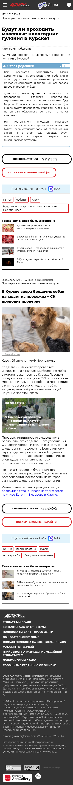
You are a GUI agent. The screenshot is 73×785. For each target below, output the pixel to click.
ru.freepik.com (11, 354)
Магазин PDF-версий (18, 647)
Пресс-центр (43, 632)
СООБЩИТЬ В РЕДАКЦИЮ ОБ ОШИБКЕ (29, 665)
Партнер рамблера (51, 768)
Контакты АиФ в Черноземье (24, 627)
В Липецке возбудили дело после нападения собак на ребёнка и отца (42, 583)
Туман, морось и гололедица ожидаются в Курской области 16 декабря (40, 249)
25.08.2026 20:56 (12, 279)
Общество (25, 48)
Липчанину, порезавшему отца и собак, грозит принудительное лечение (39, 572)
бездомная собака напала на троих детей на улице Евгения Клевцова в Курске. (32, 492)
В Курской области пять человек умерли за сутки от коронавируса (41, 238)
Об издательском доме (21, 637)
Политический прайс (19, 660)
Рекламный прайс (17, 622)
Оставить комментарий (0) (29, 172)
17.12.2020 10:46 (11, 14)
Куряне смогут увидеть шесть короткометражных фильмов (33, 227)
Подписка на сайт (17, 632)
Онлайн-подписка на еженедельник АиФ (34, 642)
